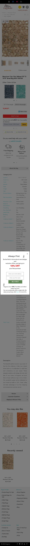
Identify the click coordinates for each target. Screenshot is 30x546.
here (17, 292)
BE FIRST (15, 282)
